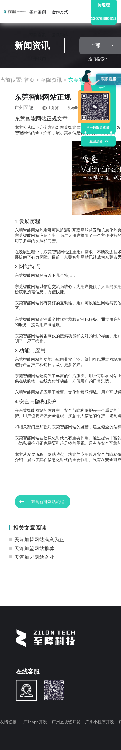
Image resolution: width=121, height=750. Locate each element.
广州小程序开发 (99, 721)
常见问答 (60, 35)
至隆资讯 (37, 35)
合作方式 (60, 11)
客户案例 (37, 11)
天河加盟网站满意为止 (38, 539)
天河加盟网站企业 (33, 557)
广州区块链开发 (66, 721)
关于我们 (37, 58)
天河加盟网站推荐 (33, 548)
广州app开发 (35, 721)
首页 (29, 80)
